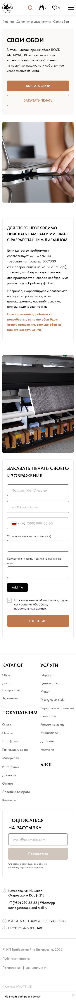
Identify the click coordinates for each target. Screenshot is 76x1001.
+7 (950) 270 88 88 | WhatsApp (31, 903)
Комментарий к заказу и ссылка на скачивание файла (34, 561)
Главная (8, 21)
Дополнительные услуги (33, 21)
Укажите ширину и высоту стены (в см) (29, 536)
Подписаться (38, 854)
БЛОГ (46, 764)
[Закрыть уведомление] (73, 995)
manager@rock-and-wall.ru (27, 908)
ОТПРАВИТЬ (38, 621)
